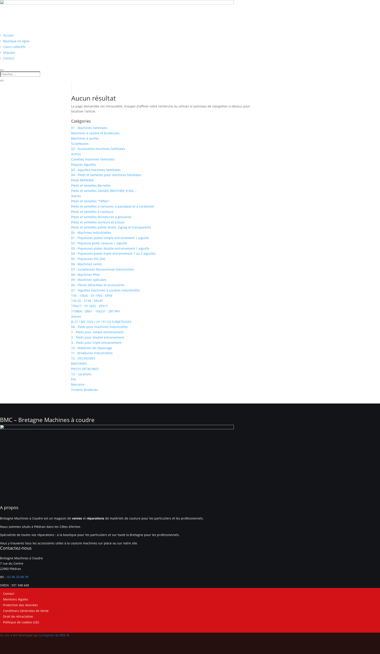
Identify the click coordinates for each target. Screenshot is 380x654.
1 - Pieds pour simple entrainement (97, 332)
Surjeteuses (80, 144)
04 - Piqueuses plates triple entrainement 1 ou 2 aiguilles (113, 253)
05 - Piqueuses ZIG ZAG (88, 259)
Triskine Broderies (84, 390)
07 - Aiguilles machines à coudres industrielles (105, 290)
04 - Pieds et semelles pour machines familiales (106, 175)
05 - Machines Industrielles (91, 232)
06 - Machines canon (86, 264)
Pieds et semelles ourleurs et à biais (97, 222)
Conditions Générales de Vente (26, 611)
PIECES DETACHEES (85, 369)
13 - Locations (81, 374)
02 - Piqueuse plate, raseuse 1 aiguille (99, 243)
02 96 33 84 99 (17, 577)
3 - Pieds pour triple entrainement (96, 343)
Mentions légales (15, 599)
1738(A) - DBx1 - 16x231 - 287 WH (95, 311)
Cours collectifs (14, 47)
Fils (73, 379)
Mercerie (77, 384)
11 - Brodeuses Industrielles (92, 353)
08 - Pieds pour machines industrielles (99, 327)
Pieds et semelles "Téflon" (90, 201)
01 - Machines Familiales (89, 128)
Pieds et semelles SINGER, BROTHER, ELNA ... (104, 191)
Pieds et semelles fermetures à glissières (101, 217)
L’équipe (9, 52)
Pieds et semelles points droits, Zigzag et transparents (111, 227)
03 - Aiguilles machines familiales (96, 170)
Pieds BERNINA (82, 180)
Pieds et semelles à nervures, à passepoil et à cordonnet (112, 206)
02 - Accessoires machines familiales (98, 149)
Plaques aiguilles (83, 164)
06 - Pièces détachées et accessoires (97, 285)
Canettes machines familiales (93, 159)
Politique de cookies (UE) (21, 622)
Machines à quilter (85, 138)
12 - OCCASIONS (83, 358)
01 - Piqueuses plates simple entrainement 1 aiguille (110, 238)
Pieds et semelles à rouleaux (92, 212)
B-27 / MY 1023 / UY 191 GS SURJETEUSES (101, 322)
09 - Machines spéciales (88, 280)
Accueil (8, 35)
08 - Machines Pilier (85, 275)
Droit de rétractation (18, 616)
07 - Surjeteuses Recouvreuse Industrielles (102, 269)
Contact (8, 58)
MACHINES (79, 363)
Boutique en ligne (16, 41)
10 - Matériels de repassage (91, 348)
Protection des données (20, 605)
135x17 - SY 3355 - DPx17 (89, 306)
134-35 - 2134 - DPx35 (87, 300)
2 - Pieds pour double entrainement (97, 337)
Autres (76, 154)
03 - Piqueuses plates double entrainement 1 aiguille (110, 248)
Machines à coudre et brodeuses (95, 133)
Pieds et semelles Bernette (90, 185)
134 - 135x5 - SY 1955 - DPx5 (91, 295)
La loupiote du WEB (52, 635)
